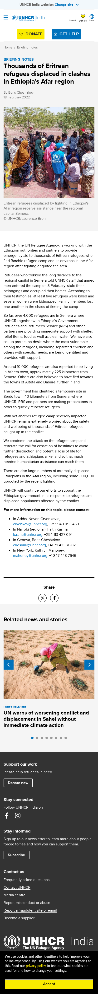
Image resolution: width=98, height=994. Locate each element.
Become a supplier (19, 918)
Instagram (18, 815)
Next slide (89, 665)
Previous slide (9, 665)
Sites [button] (91, 20)
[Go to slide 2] (38, 739)
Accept (49, 984)
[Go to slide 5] (52, 739)
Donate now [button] (18, 782)
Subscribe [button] (16, 855)
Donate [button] (83, 20)
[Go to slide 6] (57, 739)
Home (8, 47)
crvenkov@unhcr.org (30, 524)
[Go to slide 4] (47, 739)
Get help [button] (69, 34)
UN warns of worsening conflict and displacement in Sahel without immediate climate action (46, 719)
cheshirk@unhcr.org (29, 545)
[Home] (28, 18)
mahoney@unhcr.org (30, 555)
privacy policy (36, 966)
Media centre (14, 895)
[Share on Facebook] (54, 598)
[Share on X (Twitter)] (42, 598)
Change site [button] (64, 4)
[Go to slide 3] (43, 739)
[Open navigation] (6, 18)
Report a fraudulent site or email (30, 910)
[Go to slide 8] (66, 739)
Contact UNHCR (17, 887)
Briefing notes (27, 47)
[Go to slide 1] (33, 739)
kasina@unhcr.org (27, 534)
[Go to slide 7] (62, 739)
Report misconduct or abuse (27, 902)
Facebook (7, 815)
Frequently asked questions (26, 879)
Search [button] (73, 20)
